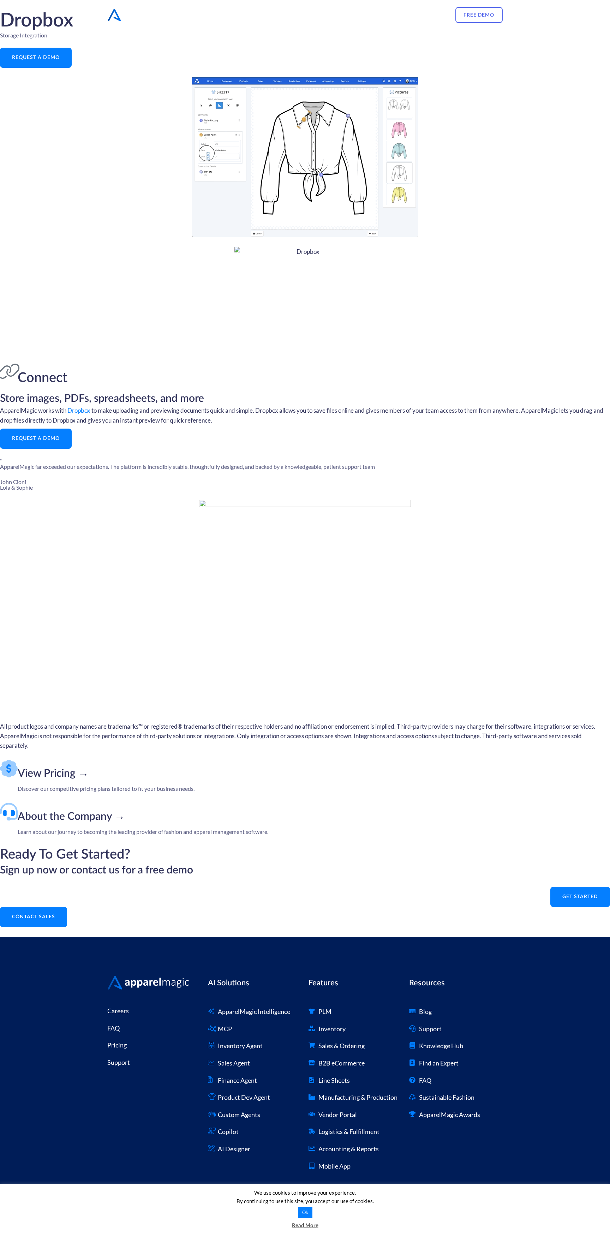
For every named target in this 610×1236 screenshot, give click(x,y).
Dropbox (78, 410)
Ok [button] (305, 1212)
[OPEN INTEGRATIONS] (285, 15)
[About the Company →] (9, 811)
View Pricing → (53, 773)
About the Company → (71, 816)
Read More (305, 1225)
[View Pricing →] (9, 768)
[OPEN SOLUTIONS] (395, 15)
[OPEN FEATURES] (242, 15)
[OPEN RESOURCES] (358, 15)
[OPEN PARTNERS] (320, 15)
